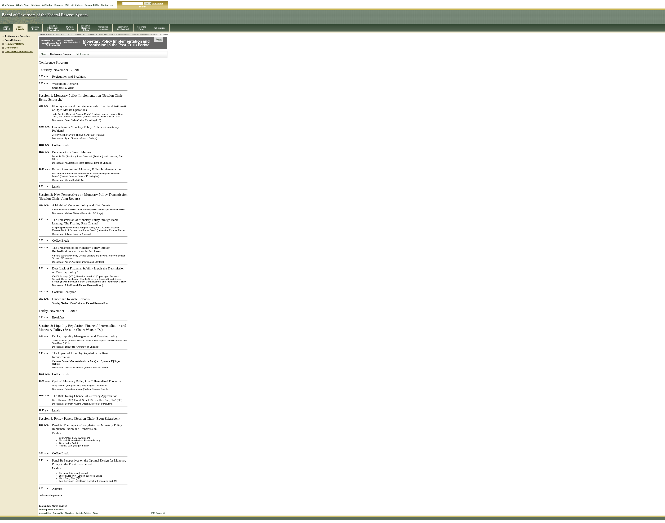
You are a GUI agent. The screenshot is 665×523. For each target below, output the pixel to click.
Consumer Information (103, 28)
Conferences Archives (94, 34)
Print (160, 40)
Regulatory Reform (14, 44)
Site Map (35, 5)
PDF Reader (156, 513)
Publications (159, 28)
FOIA (95, 513)
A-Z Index (47, 5)
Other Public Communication (19, 52)
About (44, 54)
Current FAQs (92, 5)
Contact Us (107, 5)
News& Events (20, 28)
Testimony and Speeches (17, 36)
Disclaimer (69, 513)
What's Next (22, 5)
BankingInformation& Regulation (53, 28)
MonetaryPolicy (35, 28)
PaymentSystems (70, 28)
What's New (8, 5)
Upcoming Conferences (72, 34)
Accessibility (45, 513)
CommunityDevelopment (123, 28)
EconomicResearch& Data (85, 28)
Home (42, 34)
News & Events (53, 34)
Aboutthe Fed (6, 28)
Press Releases (13, 40)
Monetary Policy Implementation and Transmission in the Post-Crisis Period (136, 34)
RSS (67, 5)
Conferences (11, 48)
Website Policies (83, 513)
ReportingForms (141, 28)
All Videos (76, 5)
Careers (58, 5)
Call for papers (83, 54)
